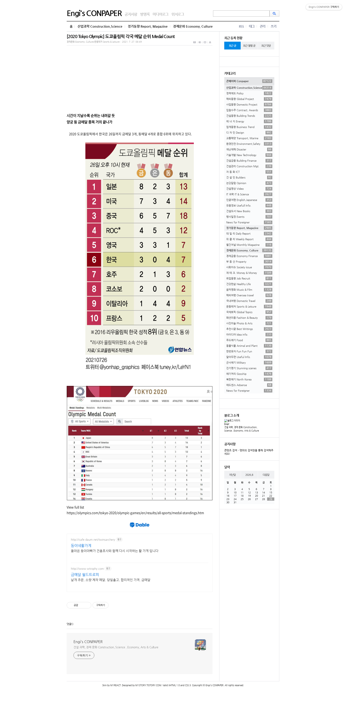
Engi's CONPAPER (94, 13)
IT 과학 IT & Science (248, 194)
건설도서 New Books (248, 211)
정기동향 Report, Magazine (148, 26)
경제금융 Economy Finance (248, 255)
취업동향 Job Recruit (248, 278)
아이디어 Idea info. (248, 334)
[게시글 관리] (86, 605)
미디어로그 (160, 14)
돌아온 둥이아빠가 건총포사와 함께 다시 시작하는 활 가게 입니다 (114, 551)
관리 (262, 26)
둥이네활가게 (81, 545)
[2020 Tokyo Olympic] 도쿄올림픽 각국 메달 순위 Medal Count (121, 36)
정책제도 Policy (248, 93)
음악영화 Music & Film (248, 289)
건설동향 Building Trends (248, 115)
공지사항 (131, 14)
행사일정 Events (248, 216)
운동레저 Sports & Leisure (248, 306)
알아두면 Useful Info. (248, 356)
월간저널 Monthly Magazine (248, 244)
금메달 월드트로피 (85, 574)
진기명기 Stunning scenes (248, 368)
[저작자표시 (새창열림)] (110, 605)
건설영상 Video (248, 188)
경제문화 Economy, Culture (193, 26)
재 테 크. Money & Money (248, 272)
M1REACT (115, 685)
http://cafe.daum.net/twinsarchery (93, 539)
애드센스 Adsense (248, 384)
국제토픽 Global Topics (248, 312)
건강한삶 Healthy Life (248, 283)
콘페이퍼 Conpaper (248, 81)
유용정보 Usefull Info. (248, 205)
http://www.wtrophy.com (87, 568)
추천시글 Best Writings (248, 328)
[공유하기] (81, 605)
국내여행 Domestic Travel (248, 300)
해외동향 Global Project (248, 98)
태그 (251, 26)
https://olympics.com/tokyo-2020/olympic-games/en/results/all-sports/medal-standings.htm (135, 512)
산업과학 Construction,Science (99, 26)
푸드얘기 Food (248, 340)
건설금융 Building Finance (248, 160)
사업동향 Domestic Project (248, 104)
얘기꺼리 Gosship (248, 373)
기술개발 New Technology (248, 154)
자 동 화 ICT (248, 171)
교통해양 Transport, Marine (248, 138)
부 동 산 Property (248, 261)
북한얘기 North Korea (248, 379)
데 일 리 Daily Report (248, 233)
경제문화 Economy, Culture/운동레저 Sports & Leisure (93, 41)
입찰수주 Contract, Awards (248, 110)
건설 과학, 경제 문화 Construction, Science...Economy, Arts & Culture (115, 647)
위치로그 (177, 14)
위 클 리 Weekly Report (248, 239)
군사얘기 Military (248, 362)
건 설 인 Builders (248, 177)
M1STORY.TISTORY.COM (148, 685)
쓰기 (273, 26)
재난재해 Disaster (248, 149)
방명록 (145, 14)
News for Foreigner (248, 222)
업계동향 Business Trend (248, 126)
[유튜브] (199, 44)
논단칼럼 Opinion (248, 183)
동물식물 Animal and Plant (248, 345)
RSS (241, 26)
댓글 (69, 623)
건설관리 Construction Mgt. (248, 166)
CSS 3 (188, 685)
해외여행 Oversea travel (248, 295)
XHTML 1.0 (174, 685)
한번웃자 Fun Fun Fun (248, 351)
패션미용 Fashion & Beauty (248, 317)
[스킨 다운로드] (210, 44)
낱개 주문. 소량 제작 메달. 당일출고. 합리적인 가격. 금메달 (110, 580)
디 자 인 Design (248, 132)
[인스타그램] (205, 44)
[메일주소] (194, 44)
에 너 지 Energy (248, 121)
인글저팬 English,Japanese (248, 199)
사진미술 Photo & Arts (248, 323)
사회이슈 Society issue (248, 267)
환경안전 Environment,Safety (248, 143)
